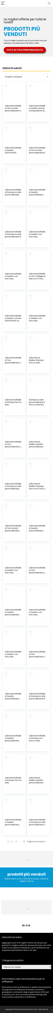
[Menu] (3, 3)
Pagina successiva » (36, 841)
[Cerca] (49, 3)
